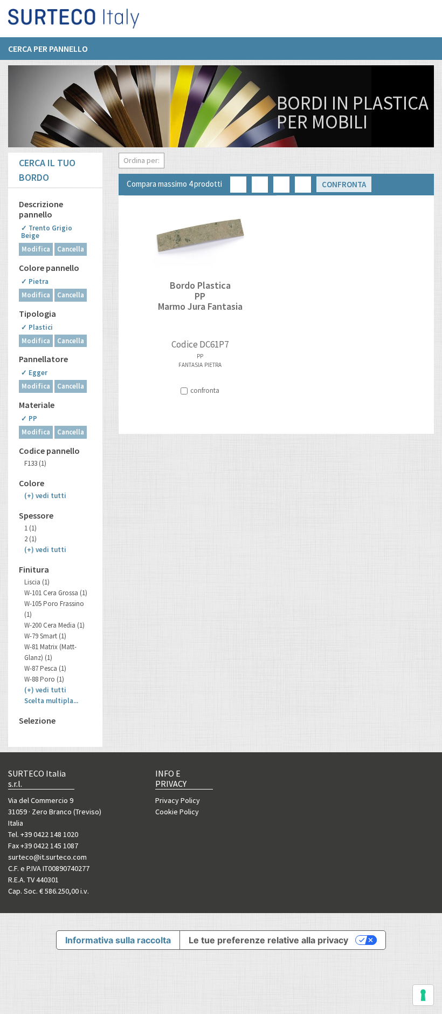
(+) (45, 495)
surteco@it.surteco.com (47, 857)
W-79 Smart (45, 636)
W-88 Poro (44, 679)
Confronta (344, 184)
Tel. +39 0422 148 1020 (43, 834)
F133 (35, 463)
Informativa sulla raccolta (118, 940)
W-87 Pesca (45, 668)
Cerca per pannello (48, 48)
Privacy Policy (177, 800)
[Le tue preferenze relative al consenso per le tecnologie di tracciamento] (423, 995)
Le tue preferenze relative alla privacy (268, 940)
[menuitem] (53, 49)
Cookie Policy (177, 811)
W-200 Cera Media (54, 625)
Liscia (37, 582)
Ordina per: (141, 160)
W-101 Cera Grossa (55, 592)
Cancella (70, 249)
